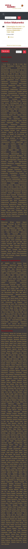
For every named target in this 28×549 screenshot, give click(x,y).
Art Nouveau (4, 74)
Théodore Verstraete (15, 526)
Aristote (20, 349)
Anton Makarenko (6, 347)
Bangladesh (12, 228)
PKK (21, 312)
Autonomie (20, 267)
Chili (25, 230)
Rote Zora (9, 318)
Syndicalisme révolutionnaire (9, 321)
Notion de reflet (22, 159)
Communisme (12, 91)
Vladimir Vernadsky (6, 538)
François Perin (14, 398)
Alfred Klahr (13, 341)
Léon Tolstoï (23, 462)
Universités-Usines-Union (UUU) (18, 325)
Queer (2, 179)
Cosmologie (23, 95)
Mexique (24, 243)
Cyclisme (14, 99)
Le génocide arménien (8, 138)
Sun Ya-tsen (18, 524)
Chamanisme (11, 85)
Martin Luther (23, 472)
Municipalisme (15, 154)
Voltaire (15, 538)
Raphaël (3, 511)
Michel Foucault (10, 478)
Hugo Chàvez (17, 429)
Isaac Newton (11, 433)
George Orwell (22, 409)
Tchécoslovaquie (22, 251)
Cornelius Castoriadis (15, 372)
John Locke (12, 446)
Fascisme (20, 279)
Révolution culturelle (7, 185)
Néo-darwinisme (14, 157)
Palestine (17, 247)
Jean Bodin (4, 439)
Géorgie (8, 239)
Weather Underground (7, 327)
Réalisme (3, 181)
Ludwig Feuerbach (17, 468)
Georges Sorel (22, 413)
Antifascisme (4, 70)
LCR (21, 288)
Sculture (24, 193)
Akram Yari (13, 333)
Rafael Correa (12, 509)
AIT (2, 263)
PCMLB (21, 310)
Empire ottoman (11, 236)
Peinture (24, 163)
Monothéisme (5, 154)
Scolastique (17, 193)
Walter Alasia (23, 538)
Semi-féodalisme (6, 196)
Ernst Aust (11, 390)
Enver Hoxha (20, 388)
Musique (24, 154)
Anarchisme (13, 265)
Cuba (8, 234)
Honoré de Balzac (6, 427)
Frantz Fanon (23, 398)
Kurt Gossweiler (10, 460)
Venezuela (24, 255)
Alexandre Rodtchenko (20, 339)
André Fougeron (22, 343)
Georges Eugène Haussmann (10, 411)
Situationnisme (22, 196)
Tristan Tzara (12, 532)
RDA (20, 249)
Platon (10, 507)
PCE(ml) (3, 310)
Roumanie (4, 251)
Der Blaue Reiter (15, 101)
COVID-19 (4, 97)
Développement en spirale (18, 103)
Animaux (18, 66)
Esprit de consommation (19, 111)
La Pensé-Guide (19, 134)
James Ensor (23, 435)
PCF (12, 310)
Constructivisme (12, 93)
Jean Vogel (9, 441)
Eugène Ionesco (18, 394)
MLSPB (14, 290)
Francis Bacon (5, 398)
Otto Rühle (19, 491)
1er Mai (15, 64)
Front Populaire (22, 281)
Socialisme (17, 198)
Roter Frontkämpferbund (20, 318)
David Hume (4, 376)
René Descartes (17, 513)
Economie (4, 109)
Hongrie (3, 241)
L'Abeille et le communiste (17, 132)
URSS (2, 255)
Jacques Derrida (22, 433)
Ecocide (3, 107)
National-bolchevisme (7, 294)
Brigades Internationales (8, 271)
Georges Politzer (12, 413)
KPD (19, 286)
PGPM (17, 312)
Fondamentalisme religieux (9, 117)
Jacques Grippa (5, 435)
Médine (3, 478)
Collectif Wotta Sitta (7, 275)
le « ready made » (16, 136)
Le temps (20, 138)
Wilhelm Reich (15, 542)
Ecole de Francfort (13, 107)
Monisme (24, 152)
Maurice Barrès (6, 474)
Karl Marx (24, 454)
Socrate (7, 524)
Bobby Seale (5, 357)
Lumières (13, 144)
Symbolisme (4, 204)
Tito (19, 530)
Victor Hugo (10, 536)
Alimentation (10, 66)
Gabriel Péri (23, 402)
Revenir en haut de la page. (14, 45)
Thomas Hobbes (11, 528)
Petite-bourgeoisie (6, 165)
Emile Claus (18, 384)
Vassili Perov (15, 534)
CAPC (2, 273)
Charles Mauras (5, 365)
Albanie (18, 222)
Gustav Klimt (23, 417)
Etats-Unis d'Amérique (7, 238)
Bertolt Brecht (12, 355)
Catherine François (18, 361)
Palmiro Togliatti (10, 493)
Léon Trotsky (4, 464)
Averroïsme (18, 76)
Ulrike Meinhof (5, 534)
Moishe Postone (19, 481)
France (3, 239)
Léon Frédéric (15, 462)
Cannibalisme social (12, 79)
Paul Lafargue (20, 495)
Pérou (2, 249)
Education (10, 109)
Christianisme (5, 87)
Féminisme (23, 113)
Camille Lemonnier (13, 359)
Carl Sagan (23, 359)
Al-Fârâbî (19, 333)
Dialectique (4, 105)
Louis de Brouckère (11, 466)
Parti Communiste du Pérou (18, 306)
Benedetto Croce (17, 353)
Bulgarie (7, 230)
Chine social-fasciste (12, 232)
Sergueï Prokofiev (16, 520)
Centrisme (4, 85)
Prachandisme (13, 173)
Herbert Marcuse (6, 425)
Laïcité (8, 136)
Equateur (18, 236)
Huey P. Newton (6, 429)
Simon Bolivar (19, 522)
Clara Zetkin (19, 366)
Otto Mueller (11, 491)
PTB (25, 314)
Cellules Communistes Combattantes (16, 273)
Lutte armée (22, 144)
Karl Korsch (16, 454)
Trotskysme (19, 210)
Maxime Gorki (23, 476)
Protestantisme (5, 177)
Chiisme (19, 85)
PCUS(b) (11, 312)
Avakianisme (10, 76)
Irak (11, 241)
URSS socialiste (9, 255)
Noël (2, 159)
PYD (2, 316)
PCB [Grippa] (23, 308)
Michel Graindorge (21, 478)
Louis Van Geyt (22, 466)
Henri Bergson (12, 423)
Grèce (12, 239)
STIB (25, 320)
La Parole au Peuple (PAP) (10, 288)
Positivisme (19, 171)
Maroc (19, 243)
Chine (2, 232)
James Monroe (5, 437)
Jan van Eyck (15, 437)
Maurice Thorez (18, 474)
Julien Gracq (9, 452)
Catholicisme (4, 83)
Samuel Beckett (5, 520)
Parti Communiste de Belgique (11, 302)
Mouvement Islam (10, 292)
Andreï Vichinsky (22, 345)
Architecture (13, 72)
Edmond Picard (22, 380)
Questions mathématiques (13, 179)
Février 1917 (12, 115)
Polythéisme (10, 171)
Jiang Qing (18, 444)
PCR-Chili (5, 312)
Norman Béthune (13, 489)
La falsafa (10, 134)
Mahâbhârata (4, 146)
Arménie (17, 226)
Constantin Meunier (14, 370)
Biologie (18, 78)
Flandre (24, 115)
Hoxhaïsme (23, 124)
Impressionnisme (22, 126)
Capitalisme (23, 79)
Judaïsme (24, 130)
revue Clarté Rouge (21, 187)
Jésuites (24, 284)
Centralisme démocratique (19, 83)
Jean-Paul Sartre (6, 443)
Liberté (13, 142)
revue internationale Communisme (17, 189)
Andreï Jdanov (13, 345)
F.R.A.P (14, 279)
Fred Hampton (13, 400)
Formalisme (23, 117)
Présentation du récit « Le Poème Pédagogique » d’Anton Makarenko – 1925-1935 (16, 29)
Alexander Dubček (22, 335)
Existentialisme (13, 113)
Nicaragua (17, 245)
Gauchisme (17, 118)
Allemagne (4, 224)
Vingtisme (14, 214)
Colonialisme (23, 89)
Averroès (18, 351)
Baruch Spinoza (5, 353)
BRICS (3, 79)
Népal (11, 245)
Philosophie (4, 167)
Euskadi (18, 238)
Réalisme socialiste (12, 181)
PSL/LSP (20, 314)
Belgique (19, 228)
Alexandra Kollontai (6, 337)
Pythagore (4, 509)
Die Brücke (11, 105)
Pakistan (10, 247)
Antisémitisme (5, 72)
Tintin (14, 530)
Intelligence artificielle (15, 128)
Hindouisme (14, 124)
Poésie (25, 169)
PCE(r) (8, 310)
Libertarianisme (5, 142)
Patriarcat (3, 163)
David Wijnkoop (13, 376)
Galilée (18, 404)
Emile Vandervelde (21, 386)
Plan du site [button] (5, 51)
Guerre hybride (22, 120)
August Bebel (11, 351)
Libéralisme (23, 140)
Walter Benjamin (5, 540)
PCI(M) (16, 310)
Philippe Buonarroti (11, 499)
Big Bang (12, 78)
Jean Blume (23, 437)
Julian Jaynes (18, 450)
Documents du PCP (21, 105)
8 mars (21, 64)
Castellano (24, 81)
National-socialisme (21, 294)
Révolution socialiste (20, 185)
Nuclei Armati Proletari (17, 298)
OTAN (18, 300)
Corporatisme (15, 95)
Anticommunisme (22, 68)
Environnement (23, 109)
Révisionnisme (22, 183)
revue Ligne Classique (7, 191)
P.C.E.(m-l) (24, 300)
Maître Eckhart (11, 470)
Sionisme (14, 196)
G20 (10, 118)
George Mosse (11, 409)
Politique (3, 171)
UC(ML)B (3, 323)
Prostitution (23, 175)
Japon (25, 241)
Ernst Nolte (8, 392)
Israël (17, 241)
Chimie (25, 85)
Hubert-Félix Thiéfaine (20, 427)
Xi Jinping (24, 542)
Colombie (24, 232)
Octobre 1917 (12, 161)
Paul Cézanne (11, 495)
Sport (15, 200)
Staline (12, 524)
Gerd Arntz (24, 415)
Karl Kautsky (8, 454)
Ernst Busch (19, 390)
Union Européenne (22, 253)
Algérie (25, 222)
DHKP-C (12, 277)
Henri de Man (22, 423)
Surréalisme (13, 202)
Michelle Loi (12, 480)
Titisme (18, 208)
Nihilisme (24, 157)
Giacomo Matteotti (6, 417)
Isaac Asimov (19, 431)
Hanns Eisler (19, 421)
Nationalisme (4, 155)
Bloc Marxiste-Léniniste (19, 269)
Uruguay (17, 255)
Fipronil (19, 115)
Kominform (14, 286)
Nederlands (20, 155)
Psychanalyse (15, 177)
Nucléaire (3, 161)
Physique (24, 167)
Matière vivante (14, 150)
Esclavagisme (5, 111)
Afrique (12, 222)
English (16, 109)
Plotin (14, 507)
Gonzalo (15, 417)
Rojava (25, 249)
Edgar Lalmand (10, 380)
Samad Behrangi (22, 519)
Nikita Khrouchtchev (15, 485)
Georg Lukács (12, 405)
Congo (3, 234)
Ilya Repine (11, 431)
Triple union (10, 210)
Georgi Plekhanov (15, 415)
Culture (12, 37)
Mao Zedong (18, 470)
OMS (8, 300)
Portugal (15, 249)
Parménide (19, 493)
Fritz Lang (16, 402)
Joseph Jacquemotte (14, 448)
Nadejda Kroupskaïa (15, 483)
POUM (8, 314)
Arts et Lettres (14, 74)
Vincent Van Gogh (21, 536)
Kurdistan (9, 243)
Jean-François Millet (21, 441)
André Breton (5, 343)
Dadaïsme (24, 99)
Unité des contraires (11, 212)
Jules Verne (10, 450)
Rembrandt (24, 511)
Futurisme (4, 118)
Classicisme (23, 87)
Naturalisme (12, 155)
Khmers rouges (5, 286)
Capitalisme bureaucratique (9, 81)
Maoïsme (13, 146)
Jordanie (3, 243)
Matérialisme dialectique (9, 148)
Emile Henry (11, 386)
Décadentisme (5, 101)
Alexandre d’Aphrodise (20, 337)
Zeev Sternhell (5, 544)
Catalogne (20, 230)
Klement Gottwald (6, 458)
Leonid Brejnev (13, 464)
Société (24, 198)
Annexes (24, 66)
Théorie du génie (15, 206)
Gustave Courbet (17, 419)
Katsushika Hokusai (21, 456)
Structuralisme (23, 200)
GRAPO (3, 283)
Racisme (24, 179)
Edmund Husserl (6, 382)
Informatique (4, 128)
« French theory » (6, 64)
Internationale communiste (18, 283)
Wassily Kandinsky (16, 540)
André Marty (4, 345)
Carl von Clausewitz (6, 361)
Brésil (2, 230)
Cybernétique (4, 99)
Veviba (9, 214)
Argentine (9, 226)
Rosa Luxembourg (21, 517)
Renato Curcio (5, 513)
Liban (14, 243)
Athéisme (3, 76)
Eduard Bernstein (17, 382)
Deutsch (24, 101)
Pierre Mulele (11, 501)
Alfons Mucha (5, 341)
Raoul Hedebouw (22, 509)
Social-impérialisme (6, 198)
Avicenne (24, 351)
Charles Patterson (16, 365)
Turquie (9, 253)
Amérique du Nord (14, 224)
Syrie (14, 251)
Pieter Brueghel (13, 505)
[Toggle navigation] (3, 14)
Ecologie (24, 107)
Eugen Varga (9, 394)
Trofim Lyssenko (22, 532)
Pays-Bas (24, 247)
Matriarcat (24, 150)
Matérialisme (23, 146)
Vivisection (21, 214)
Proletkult (13, 175)
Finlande (24, 238)
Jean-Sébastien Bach (20, 443)
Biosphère (24, 78)
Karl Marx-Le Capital (7, 456)
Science (10, 193)
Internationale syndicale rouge (10, 284)
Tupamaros (24, 321)
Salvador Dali (13, 519)
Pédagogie (18, 163)
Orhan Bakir (23, 489)
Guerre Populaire (21, 122)
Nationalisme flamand (8, 296)
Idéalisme (4, 126)
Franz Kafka (4, 400)
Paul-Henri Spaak (12, 497)
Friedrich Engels (22, 400)
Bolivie (25, 228)
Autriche (24, 226)
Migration (3, 152)
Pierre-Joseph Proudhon (16, 503)
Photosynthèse (14, 167)
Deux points (5, 103)
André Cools (13, 343)
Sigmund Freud (10, 522)
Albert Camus (12, 335)
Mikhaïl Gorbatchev (7, 481)
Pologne (8, 249)
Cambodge (14, 230)
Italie (21, 241)
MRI (21, 292)
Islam (17, 130)
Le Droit (24, 136)
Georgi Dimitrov (5, 415)
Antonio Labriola (11, 349)
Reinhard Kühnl (16, 511)
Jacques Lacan (14, 435)
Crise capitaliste (14, 97)
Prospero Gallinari (22, 507)
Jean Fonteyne (12, 439)
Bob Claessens (22, 355)
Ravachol (8, 511)
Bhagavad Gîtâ (5, 78)
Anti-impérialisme (6, 68)
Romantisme (17, 191)
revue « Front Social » (7, 187)
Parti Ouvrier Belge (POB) (9, 308)
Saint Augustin (5, 519)
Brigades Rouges (21, 271)
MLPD (8, 290)
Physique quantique (7, 169)
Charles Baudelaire (11, 363)
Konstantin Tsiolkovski (18, 458)
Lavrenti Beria (20, 460)
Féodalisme (4, 115)
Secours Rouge (5, 320)
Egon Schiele (10, 384)
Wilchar (25, 540)
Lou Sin (21, 464)
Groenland (18, 239)
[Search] (19, 17)
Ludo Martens (5, 468)
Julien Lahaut (18, 452)
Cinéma (14, 87)
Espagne (24, 236)
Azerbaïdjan (4, 228)
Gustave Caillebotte (6, 419)
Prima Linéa (14, 314)
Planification (17, 169)
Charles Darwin (22, 363)
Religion (12, 183)
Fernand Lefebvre (13, 396)
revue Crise (4, 189)
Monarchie (14, 152)
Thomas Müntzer (6, 530)
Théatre (20, 204)
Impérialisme (11, 126)
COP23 (8, 95)
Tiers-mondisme (9, 208)
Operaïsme (13, 300)
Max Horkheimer (12, 476)
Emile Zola (4, 388)
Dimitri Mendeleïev (6, 378)
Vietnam (3, 257)
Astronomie (23, 74)
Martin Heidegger (12, 472)
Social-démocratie (17, 320)
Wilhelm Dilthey (5, 542)
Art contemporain (22, 72)
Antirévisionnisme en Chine (18, 70)
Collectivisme (14, 89)
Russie (10, 251)
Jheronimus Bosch (7, 444)
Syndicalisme (12, 204)
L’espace (3, 134)
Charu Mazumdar (10, 366)
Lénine (9, 462)
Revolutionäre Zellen (11, 316)
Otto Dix (3, 491)
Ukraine (14, 253)
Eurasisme (4, 113)
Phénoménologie (22, 165)
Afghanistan (4, 222)
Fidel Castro (23, 396)
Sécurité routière (22, 194)
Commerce (4, 91)
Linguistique (19, 142)
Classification (5, 89)
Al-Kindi (24, 333)
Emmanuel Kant (12, 388)
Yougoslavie (9, 257)
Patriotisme (10, 163)
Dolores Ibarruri (17, 378)
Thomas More (22, 528)
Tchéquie (3, 253)
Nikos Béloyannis (15, 487)
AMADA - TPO (10, 263)
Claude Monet (14, 368)
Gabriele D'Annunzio (7, 404)
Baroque (24, 76)
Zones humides (15, 216)
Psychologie (23, 177)
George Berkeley (16, 407)
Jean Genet (20, 439)
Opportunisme (23, 161)
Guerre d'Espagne (12, 120)
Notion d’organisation (10, 159)
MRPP (25, 292)
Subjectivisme (5, 202)
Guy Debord (10, 421)
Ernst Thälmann (17, 392)
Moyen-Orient (5, 245)
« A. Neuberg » (5, 333)
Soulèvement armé (6, 200)
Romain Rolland (10, 517)
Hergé (13, 425)
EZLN (10, 279)
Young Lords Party (19, 327)
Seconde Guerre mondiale (8, 194)
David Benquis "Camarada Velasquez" (16, 374)
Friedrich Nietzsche (6, 402)
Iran (14, 241)
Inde (7, 241)
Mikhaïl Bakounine (22, 480)
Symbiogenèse (22, 202)
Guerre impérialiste (7, 122)
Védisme (20, 212)
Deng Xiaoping (22, 376)
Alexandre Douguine (7, 339)
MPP (17, 292)
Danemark (15, 234)
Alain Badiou (4, 335)
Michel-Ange (4, 480)
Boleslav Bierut (16, 357)
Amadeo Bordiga (22, 341)
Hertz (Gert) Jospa (21, 425)
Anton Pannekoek (17, 347)
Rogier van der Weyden (14, 515)
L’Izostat (24, 286)
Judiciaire (3, 132)
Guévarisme (4, 124)
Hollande (24, 239)
